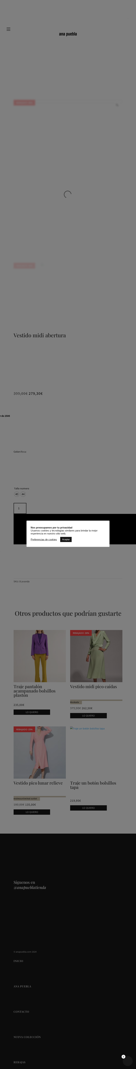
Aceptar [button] (66, 539)
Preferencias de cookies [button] (44, 539)
